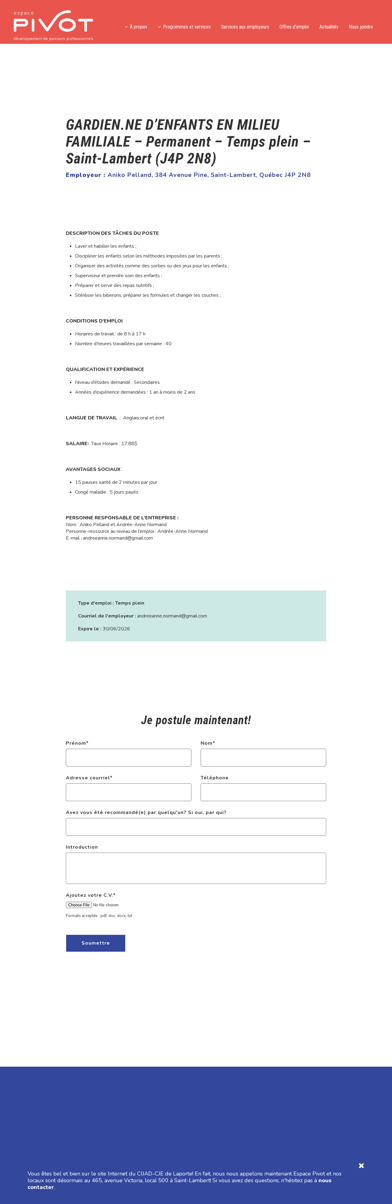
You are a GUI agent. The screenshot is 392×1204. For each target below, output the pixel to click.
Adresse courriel (89, 777)
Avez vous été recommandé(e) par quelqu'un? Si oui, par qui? (146, 812)
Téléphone (215, 777)
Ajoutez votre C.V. (91, 895)
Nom (208, 743)
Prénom (77, 743)
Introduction (82, 847)
